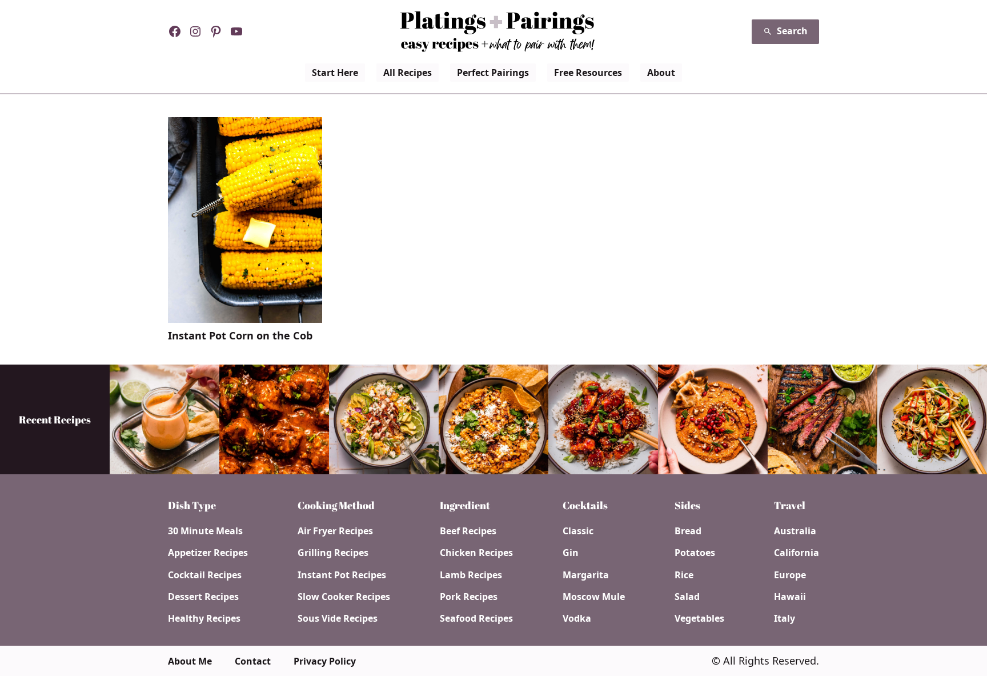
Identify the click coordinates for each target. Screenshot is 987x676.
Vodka (577, 618)
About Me (190, 661)
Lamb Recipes (471, 574)
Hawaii (790, 596)
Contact (253, 661)
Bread (688, 530)
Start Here (335, 72)
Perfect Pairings (493, 72)
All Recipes (407, 72)
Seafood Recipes (476, 618)
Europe (790, 574)
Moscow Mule (594, 596)
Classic (578, 530)
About (661, 72)
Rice (684, 574)
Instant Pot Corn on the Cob (240, 336)
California (796, 552)
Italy (784, 618)
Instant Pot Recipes (342, 574)
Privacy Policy (325, 661)
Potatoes (695, 552)
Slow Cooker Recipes (344, 596)
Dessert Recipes (203, 596)
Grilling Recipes (333, 552)
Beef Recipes (468, 530)
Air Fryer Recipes (335, 530)
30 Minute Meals (205, 530)
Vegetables (699, 618)
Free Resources (588, 72)
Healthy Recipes (204, 618)
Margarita (586, 574)
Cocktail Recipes (205, 574)
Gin (571, 552)
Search (792, 31)
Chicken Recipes (476, 552)
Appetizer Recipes (208, 552)
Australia (795, 530)
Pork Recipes (468, 596)
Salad (687, 596)
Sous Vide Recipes (338, 618)
